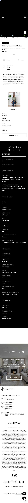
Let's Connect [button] (14, 377)
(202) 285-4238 (6, 120)
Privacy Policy (20, 494)
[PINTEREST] (19, 482)
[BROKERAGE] (23, 482)
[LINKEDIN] (12, 482)
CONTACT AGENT (14, 135)
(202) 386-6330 (8, 408)
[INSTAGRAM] (8, 482)
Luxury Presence (18, 486)
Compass (8, 431)
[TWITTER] (15, 482)
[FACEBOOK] (4, 482)
